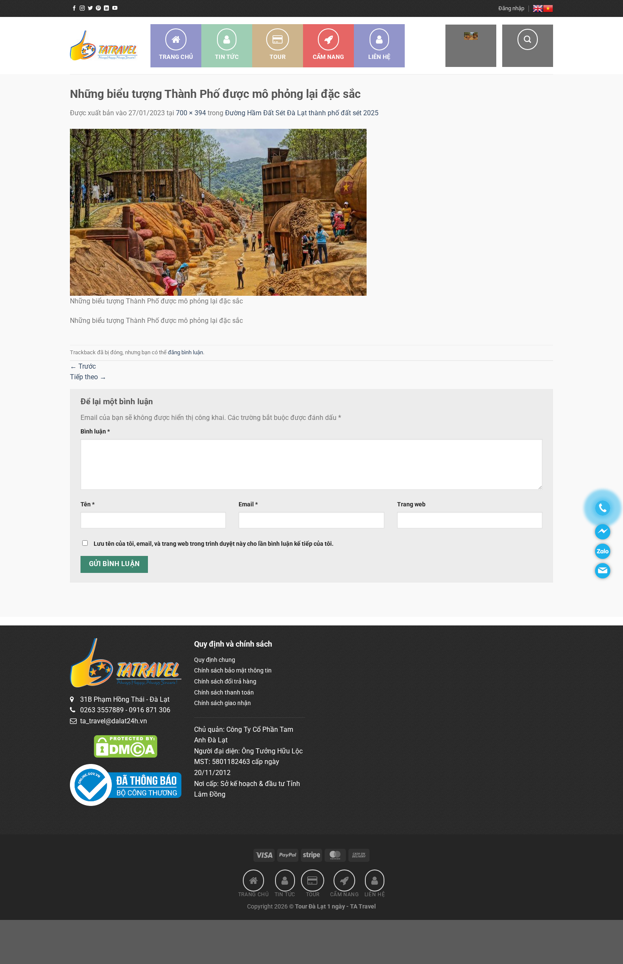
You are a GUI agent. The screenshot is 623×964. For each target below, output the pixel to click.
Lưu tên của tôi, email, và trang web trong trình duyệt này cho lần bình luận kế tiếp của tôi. (214, 543)
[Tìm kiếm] (527, 46)
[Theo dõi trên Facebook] (74, 8)
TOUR (278, 56)
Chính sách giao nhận (222, 703)
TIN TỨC (227, 56)
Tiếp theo (88, 377)
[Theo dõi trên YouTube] (114, 8)
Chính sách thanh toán (224, 692)
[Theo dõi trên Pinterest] (98, 8)
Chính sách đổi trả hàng (225, 681)
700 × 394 (191, 113)
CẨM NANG (328, 56)
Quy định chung (214, 659)
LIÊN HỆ (379, 56)
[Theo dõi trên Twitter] (90, 8)
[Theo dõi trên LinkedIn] (106, 8)
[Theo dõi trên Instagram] (82, 8)
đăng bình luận (185, 352)
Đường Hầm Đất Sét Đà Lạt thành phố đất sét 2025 (301, 113)
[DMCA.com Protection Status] (125, 745)
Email (248, 504)
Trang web (411, 504)
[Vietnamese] (548, 8)
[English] (538, 8)
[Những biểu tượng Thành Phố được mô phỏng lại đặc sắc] (218, 212)
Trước (83, 366)
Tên (88, 504)
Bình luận (95, 431)
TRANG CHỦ (176, 56)
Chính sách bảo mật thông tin (233, 670)
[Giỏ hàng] (470, 46)
